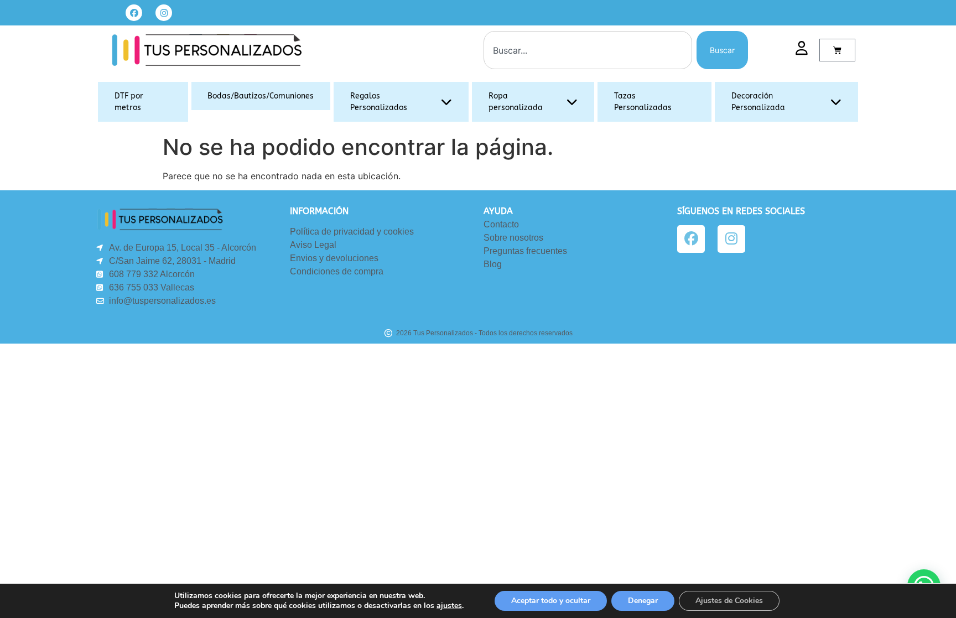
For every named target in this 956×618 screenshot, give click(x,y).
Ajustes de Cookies (729, 600)
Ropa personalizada (516, 101)
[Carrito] (837, 50)
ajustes (449, 606)
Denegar (643, 600)
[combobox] (588, 50)
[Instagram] (163, 12)
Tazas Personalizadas (643, 101)
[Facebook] (134, 12)
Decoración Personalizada (758, 101)
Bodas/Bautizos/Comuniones (260, 96)
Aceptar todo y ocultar (550, 600)
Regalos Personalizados (378, 101)
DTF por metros (129, 101)
